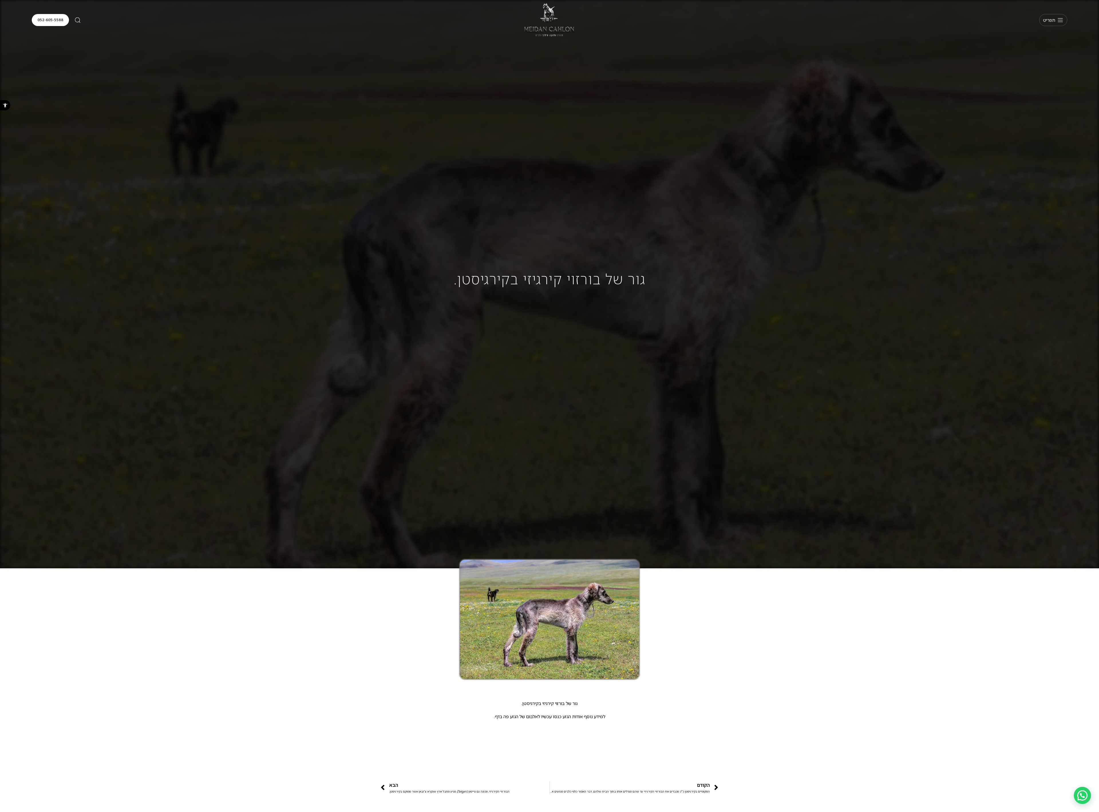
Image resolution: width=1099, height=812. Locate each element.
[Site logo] (549, 19)
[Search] (77, 20)
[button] (5, 105)
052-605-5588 (50, 19)
